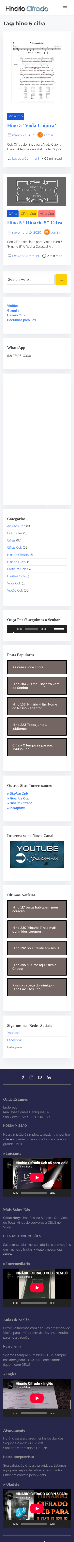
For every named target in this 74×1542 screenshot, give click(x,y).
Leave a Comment (25, 158)
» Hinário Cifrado (19, 803)
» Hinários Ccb (18, 798)
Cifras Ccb (28, 214)
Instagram (14, 1047)
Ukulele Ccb (16, 576)
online (7, 1254)
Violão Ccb (15, 590)
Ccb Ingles (14, 533)
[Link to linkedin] (49, 1079)
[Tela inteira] (66, 1193)
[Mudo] (51, 629)
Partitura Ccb (16, 569)
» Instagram (16, 808)
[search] (61, 279)
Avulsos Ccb (16, 526)
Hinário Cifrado (18, 555)
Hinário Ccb (16, 315)
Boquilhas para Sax (21, 320)
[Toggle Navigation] (65, 7)
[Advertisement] (31, 436)
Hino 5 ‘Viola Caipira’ (31, 125)
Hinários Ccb (16, 562)
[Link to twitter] (40, 1079)
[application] (37, 629)
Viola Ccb (16, 116)
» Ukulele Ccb (17, 793)
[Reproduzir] (12, 629)
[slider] (59, 628)
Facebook (14, 1040)
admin (48, 135)
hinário (11, 1139)
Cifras (13, 214)
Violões (13, 306)
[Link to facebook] (23, 1079)
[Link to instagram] (31, 1079)
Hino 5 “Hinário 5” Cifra (34, 223)
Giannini (13, 310)
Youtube (13, 1033)
